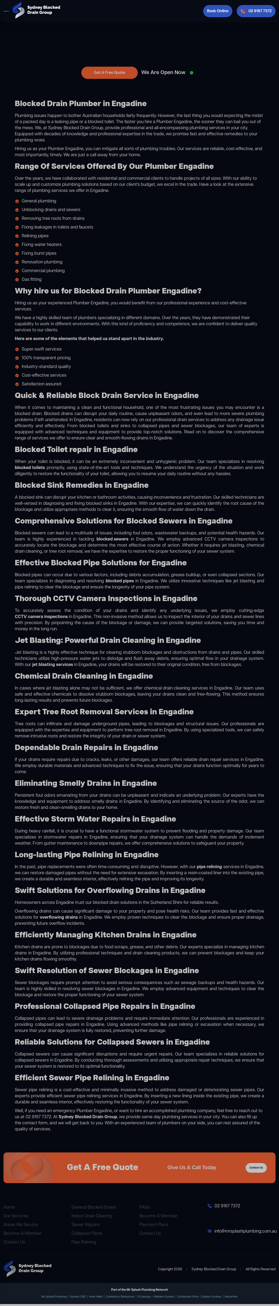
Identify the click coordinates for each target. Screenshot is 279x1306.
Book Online (217, 11)
